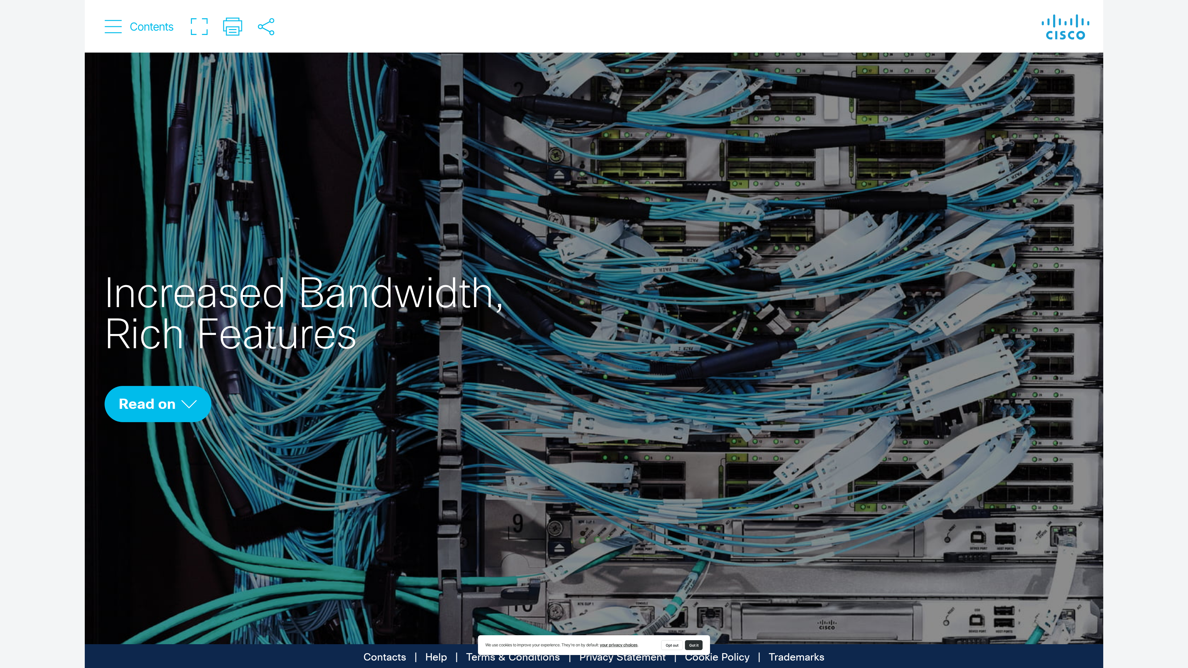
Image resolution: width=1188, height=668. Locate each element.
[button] (139, 26)
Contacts (385, 658)
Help (436, 658)
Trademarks (796, 658)
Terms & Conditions (513, 658)
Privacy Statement (622, 658)
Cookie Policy (717, 658)
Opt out (672, 645)
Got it (694, 645)
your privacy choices (619, 645)
